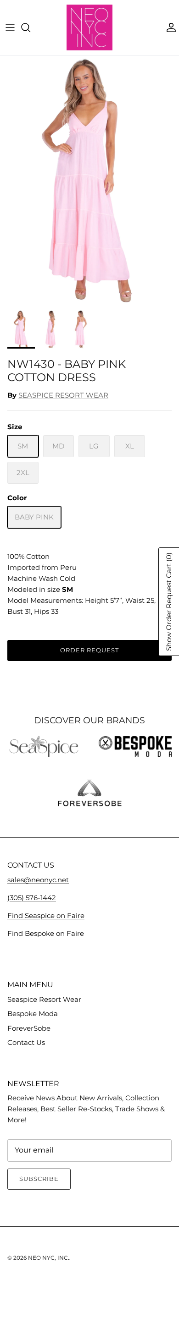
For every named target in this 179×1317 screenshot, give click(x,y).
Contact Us (26, 1042)
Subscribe (39, 1178)
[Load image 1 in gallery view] (89, 180)
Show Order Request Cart (168, 601)
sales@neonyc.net (38, 879)
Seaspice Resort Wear (44, 999)
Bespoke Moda (32, 1013)
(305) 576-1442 (31, 897)
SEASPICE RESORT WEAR (63, 395)
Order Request (89, 650)
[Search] (30, 27)
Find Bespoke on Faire (45, 933)
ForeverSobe (28, 1028)
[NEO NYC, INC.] (89, 27)
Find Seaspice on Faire (45, 915)
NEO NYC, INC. (48, 1257)
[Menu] (10, 27)
